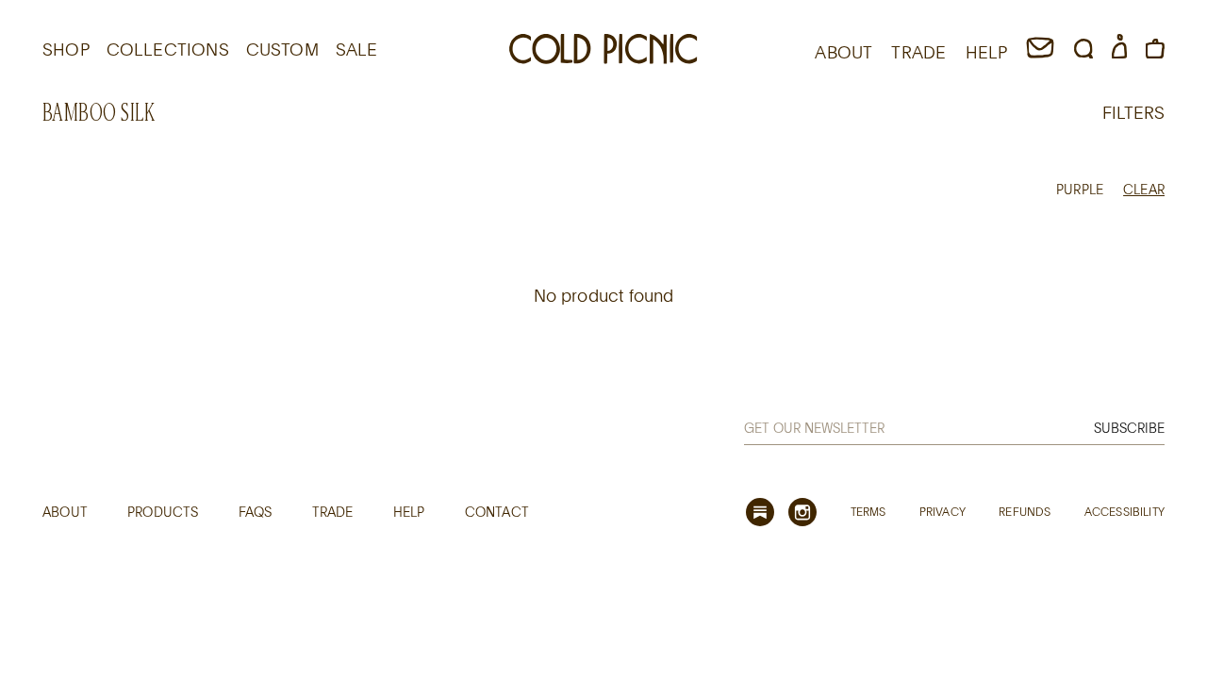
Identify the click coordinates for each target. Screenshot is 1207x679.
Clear (1144, 189)
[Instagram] (802, 512)
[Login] (1119, 52)
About (65, 512)
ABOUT (843, 52)
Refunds (1024, 511)
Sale (357, 49)
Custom (282, 49)
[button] (1083, 52)
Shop (66, 49)
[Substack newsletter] (760, 512)
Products (162, 512)
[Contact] (1040, 52)
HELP (987, 52)
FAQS (256, 512)
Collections (168, 49)
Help (409, 512)
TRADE (918, 52)
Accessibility (1124, 511)
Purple (1079, 189)
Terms (868, 511)
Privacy (942, 511)
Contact (497, 512)
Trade (333, 512)
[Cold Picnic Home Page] (603, 52)
